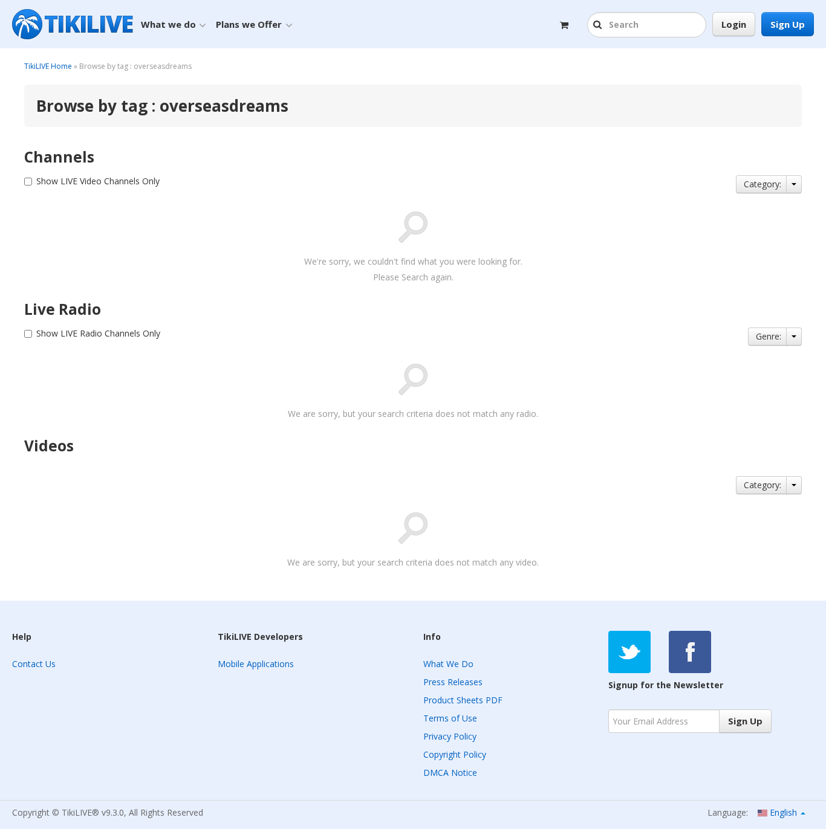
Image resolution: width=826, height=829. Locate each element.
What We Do (448, 663)
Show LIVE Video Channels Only (98, 181)
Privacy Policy (449, 736)
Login (733, 24)
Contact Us (34, 663)
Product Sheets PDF (462, 700)
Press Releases (453, 682)
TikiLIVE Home (48, 66)
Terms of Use (450, 718)
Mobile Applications (256, 663)
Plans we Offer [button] (249, 24)
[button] (599, 25)
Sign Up (787, 24)
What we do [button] (168, 24)
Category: (762, 184)
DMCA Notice (450, 772)
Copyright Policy (454, 754)
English (783, 812)
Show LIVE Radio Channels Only (98, 333)
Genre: (768, 336)
